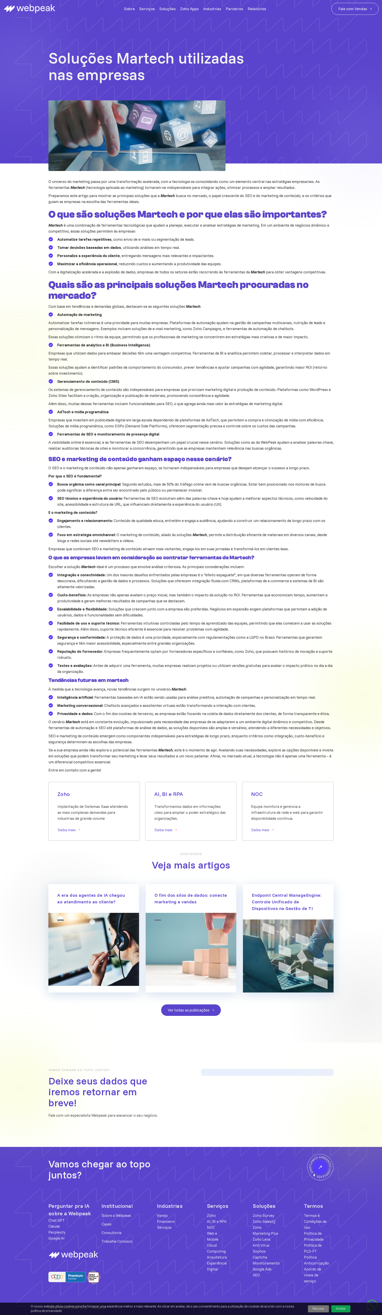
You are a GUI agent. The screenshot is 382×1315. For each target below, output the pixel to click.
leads (189, 239)
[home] (31, 8)
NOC (211, 1227)
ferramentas (59, 187)
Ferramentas (135, 498)
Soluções (167, 8)
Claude (54, 1226)
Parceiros (234, 8)
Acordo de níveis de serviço (312, 1275)
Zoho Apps (189, 8)
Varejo (162, 1215)
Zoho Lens (261, 1239)
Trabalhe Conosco (116, 1241)
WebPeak (268, 442)
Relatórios (257, 8)
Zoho (197, 328)
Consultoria (111, 1232)
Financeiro (166, 1221)
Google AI (56, 1238)
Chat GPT (56, 1220)
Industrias (212, 8)
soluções (139, 328)
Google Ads (262, 1269)
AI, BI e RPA (217, 1221)
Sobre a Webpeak (116, 1215)
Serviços (147, 8)
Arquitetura (217, 1257)
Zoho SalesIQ (264, 1221)
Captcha (260, 1257)
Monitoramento (266, 1263)
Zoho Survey (263, 1215)
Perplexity (56, 1232)
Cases (106, 1224)
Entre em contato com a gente (74, 770)
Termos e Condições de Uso (315, 1221)
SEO (168, 403)
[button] (19, 65)
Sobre (129, 8)
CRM (233, 580)
